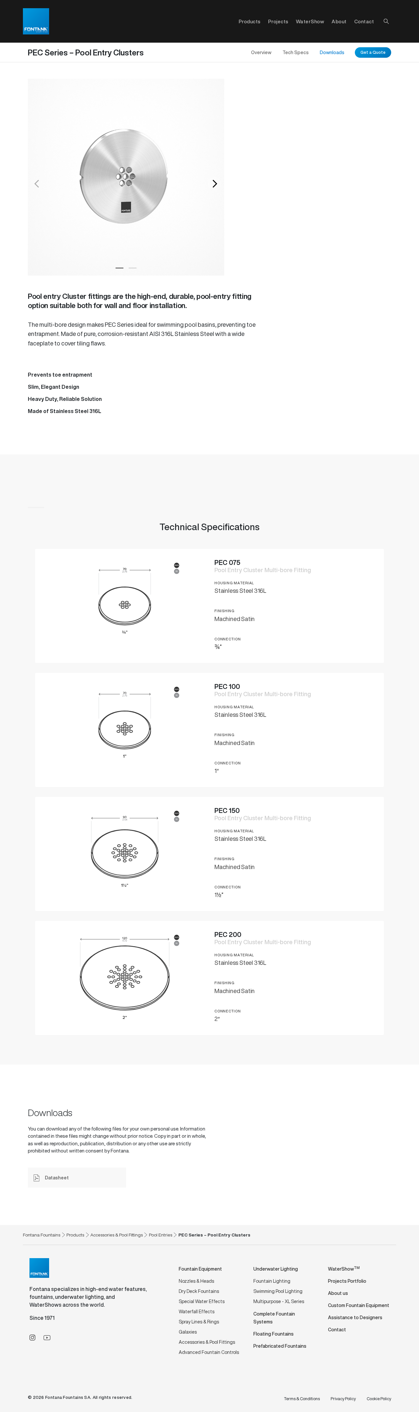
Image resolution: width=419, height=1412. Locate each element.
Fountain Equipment (200, 1268)
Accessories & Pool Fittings (207, 1342)
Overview (261, 52)
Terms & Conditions (302, 1399)
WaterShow (310, 21)
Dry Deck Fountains (199, 1291)
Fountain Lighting (271, 1280)
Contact (364, 21)
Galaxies (188, 1331)
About (339, 21)
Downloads (332, 52)
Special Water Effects (202, 1301)
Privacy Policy (343, 1399)
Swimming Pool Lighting (277, 1291)
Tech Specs (295, 52)
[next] (214, 183)
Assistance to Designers (355, 1317)
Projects (278, 21)
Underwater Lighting (275, 1268)
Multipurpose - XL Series (278, 1301)
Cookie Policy (379, 1399)
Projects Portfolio (347, 1280)
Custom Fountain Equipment (358, 1305)
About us (338, 1293)
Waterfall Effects (196, 1311)
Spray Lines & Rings (199, 1321)
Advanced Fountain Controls (209, 1352)
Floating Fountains (273, 1333)
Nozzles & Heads (196, 1280)
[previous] (37, 183)
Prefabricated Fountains (279, 1345)
